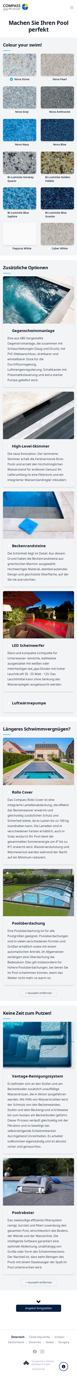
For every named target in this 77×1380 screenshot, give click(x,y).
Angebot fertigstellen (38, 1308)
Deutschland (16, 1342)
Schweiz (59, 1337)
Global (50, 1342)
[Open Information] (63, 1366)
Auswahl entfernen (40, 993)
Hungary (63, 1342)
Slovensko (35, 1342)
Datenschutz (38, 1369)
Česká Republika (39, 1337)
